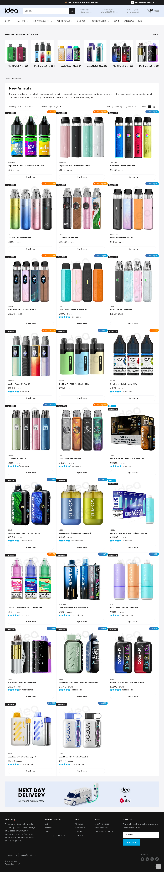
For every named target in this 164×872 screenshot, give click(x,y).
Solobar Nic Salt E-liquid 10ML (123, 384)
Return (47, 831)
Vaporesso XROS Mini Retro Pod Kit (74, 165)
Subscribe (131, 842)
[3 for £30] (133, 578)
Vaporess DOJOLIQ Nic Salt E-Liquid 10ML (26, 165)
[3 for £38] (31, 653)
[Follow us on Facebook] (142, 859)
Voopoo (11, 381)
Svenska (10, 855)
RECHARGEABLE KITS (41, 21)
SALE (140, 21)
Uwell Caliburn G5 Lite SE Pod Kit (73, 309)
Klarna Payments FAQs (54, 835)
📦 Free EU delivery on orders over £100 (82, 2)
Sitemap (79, 835)
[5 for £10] (31, 136)
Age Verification (102, 824)
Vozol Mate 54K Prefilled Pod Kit (124, 607)
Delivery (48, 827)
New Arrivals (17, 79)
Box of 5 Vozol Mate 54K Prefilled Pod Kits (128, 533)
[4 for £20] (82, 503)
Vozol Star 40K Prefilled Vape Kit (73, 757)
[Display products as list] (154, 106)
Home (7, 79)
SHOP (7, 21)
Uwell (61, 306)
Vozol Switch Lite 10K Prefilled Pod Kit (75, 533)
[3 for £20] (82, 354)
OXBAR (112, 455)
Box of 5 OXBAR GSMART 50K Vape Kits (127, 458)
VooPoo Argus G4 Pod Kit (19, 384)
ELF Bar (10, 455)
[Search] (72, 11)
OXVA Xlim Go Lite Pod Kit (121, 309)
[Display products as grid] (149, 106)
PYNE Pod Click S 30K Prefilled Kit (73, 607)
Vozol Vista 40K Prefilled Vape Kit (22, 757)
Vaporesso (12, 162)
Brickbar (62, 381)
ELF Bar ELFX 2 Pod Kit (17, 458)
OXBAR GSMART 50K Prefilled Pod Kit (24, 533)
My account (133, 12)
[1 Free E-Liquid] (133, 136)
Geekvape (113, 162)
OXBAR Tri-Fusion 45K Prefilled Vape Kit (127, 682)
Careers (78, 831)
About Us (79, 824)
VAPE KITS (21, 21)
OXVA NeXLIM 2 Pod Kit (69, 237)
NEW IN (116, 21)
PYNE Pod (62, 605)
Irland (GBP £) (26, 855)
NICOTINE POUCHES (98, 21)
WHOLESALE (129, 21)
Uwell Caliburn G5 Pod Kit (70, 458)
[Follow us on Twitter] (147, 859)
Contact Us (80, 827)
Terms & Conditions (104, 831)
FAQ (46, 824)
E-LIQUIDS (81, 21)
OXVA (9, 234)
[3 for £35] (31, 503)
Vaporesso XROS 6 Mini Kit (121, 237)
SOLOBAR (113, 381)
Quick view (31, 177)
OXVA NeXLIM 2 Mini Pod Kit (20, 237)
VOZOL (61, 530)
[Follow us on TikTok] (157, 859)
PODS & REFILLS (63, 21)
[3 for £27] (82, 578)
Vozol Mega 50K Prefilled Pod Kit (22, 682)
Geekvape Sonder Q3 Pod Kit (123, 165)
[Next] (159, 52)
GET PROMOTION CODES (146, 2)
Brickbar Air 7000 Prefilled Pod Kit (74, 384)
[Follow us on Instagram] (152, 859)
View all (155, 34)
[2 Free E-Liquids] (82, 136)
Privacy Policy (101, 827)
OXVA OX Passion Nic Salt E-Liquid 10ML (25, 607)
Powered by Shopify (12, 864)
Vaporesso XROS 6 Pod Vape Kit (22, 309)
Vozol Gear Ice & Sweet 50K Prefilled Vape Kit (79, 682)
